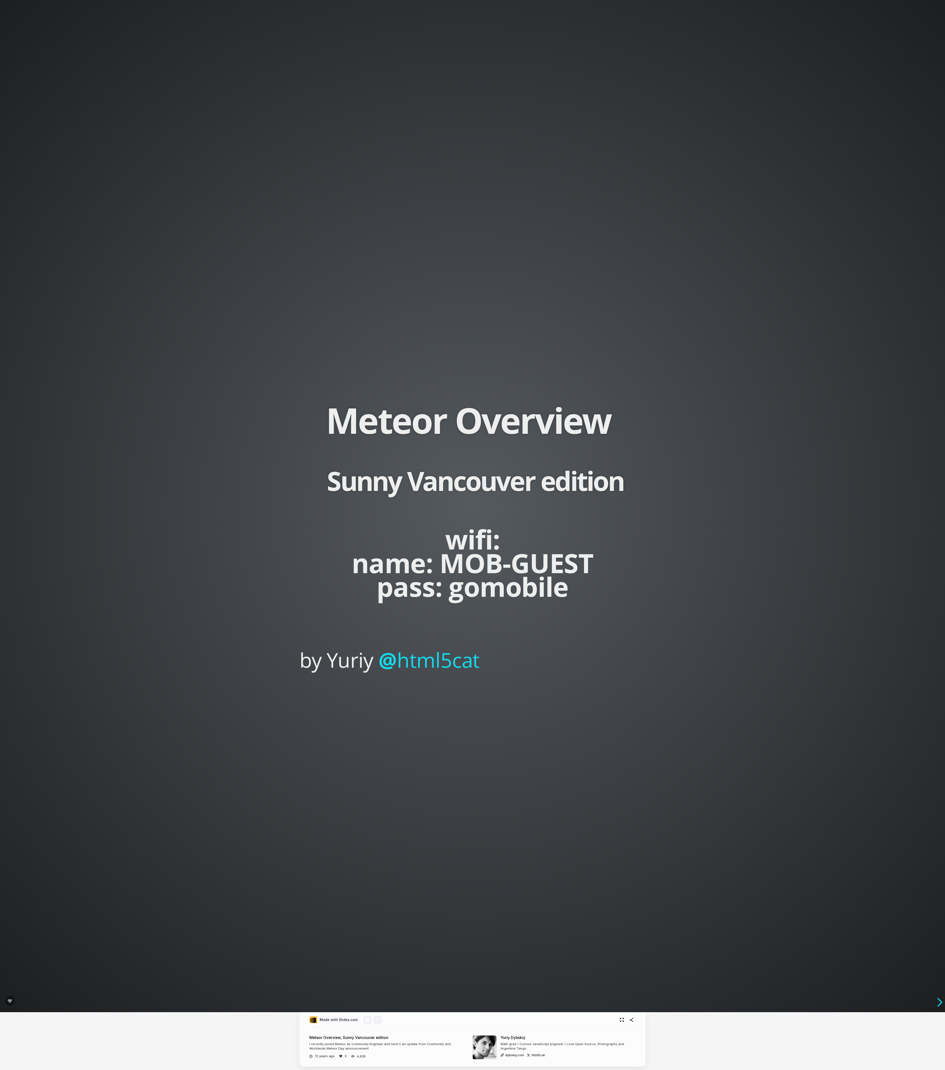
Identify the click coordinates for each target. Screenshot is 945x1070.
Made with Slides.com (339, 1020)
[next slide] (937, 1002)
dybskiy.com (514, 1055)
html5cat (429, 659)
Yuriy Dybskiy (513, 1037)
